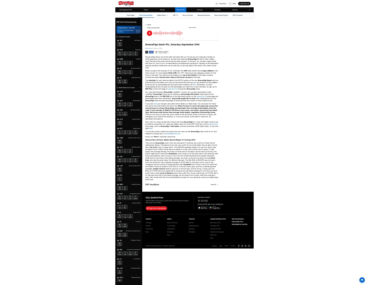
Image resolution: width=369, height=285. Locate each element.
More (147, 232)
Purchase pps (237, 222)
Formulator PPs (215, 226)
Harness (235, 10)
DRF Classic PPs (215, 222)
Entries (146, 10)
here (194, 85)
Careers (214, 246)
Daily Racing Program (217, 232)
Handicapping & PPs (125, 10)
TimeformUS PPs (215, 229)
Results (162, 10)
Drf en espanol (238, 219)
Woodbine (192, 232)
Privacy (233, 246)
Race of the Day (172, 222)
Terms (226, 246)
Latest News (171, 229)
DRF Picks (213, 235)
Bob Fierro (148, 48)
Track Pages (171, 226)
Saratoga (200, 10)
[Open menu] (249, 9)
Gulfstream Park (194, 226)
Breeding (217, 10)
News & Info (181, 10)
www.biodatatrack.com (172, 134)
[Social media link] (239, 246)
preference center (239, 224)
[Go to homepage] (126, 3)
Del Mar (148, 226)
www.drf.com (173, 89)
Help (220, 246)
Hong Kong (149, 229)
